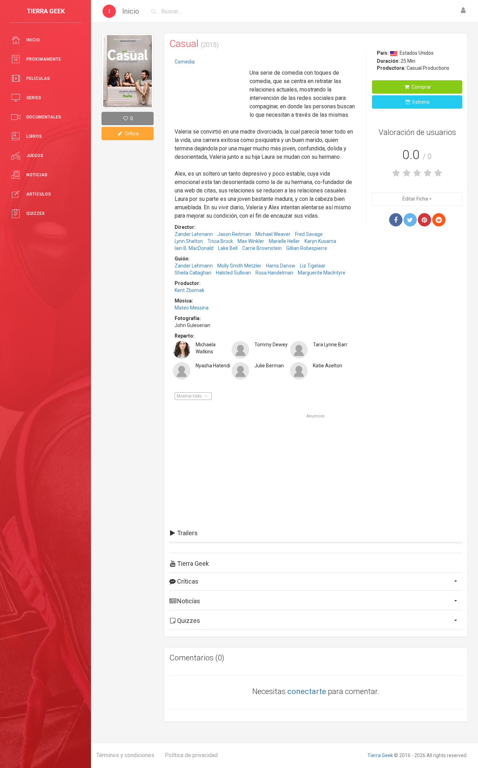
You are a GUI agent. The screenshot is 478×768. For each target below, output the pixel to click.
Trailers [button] (187, 533)
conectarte (306, 691)
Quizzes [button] (188, 620)
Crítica (131, 133)
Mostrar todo (190, 396)
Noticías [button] (188, 601)
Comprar (420, 87)
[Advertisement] (210, 89)
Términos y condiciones (125, 755)
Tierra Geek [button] (192, 563)
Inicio (130, 11)
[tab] (315, 533)
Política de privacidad (191, 755)
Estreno (421, 102)
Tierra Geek (380, 755)
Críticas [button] (187, 581)
